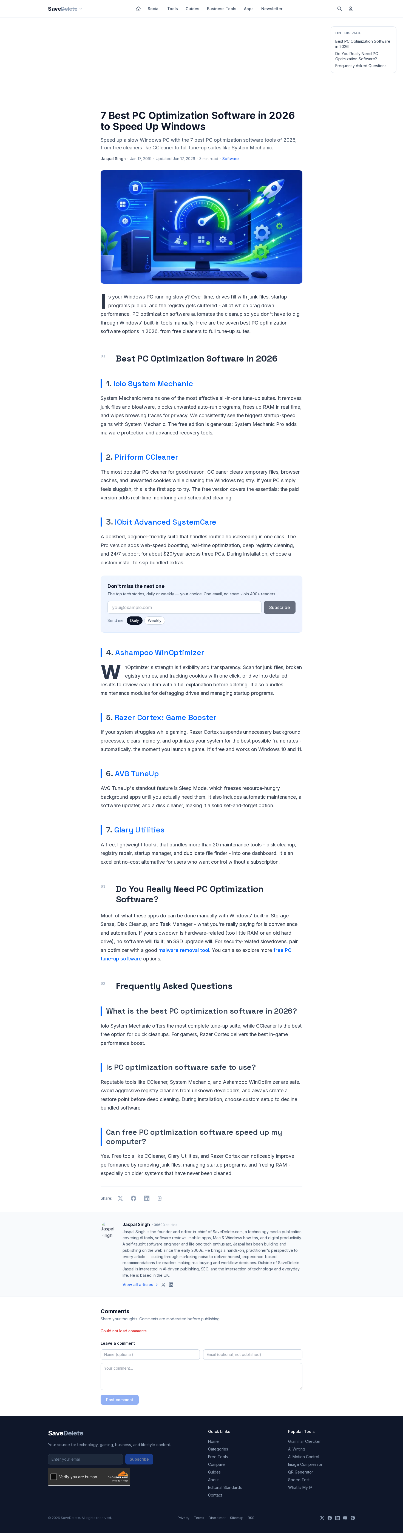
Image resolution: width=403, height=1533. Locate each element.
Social (154, 8)
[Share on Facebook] (133, 1198)
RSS (251, 1518)
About (213, 1479)
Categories (218, 1449)
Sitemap (236, 1518)
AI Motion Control (303, 1456)
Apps (249, 8)
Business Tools (221, 8)
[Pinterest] (353, 1518)
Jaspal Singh (113, 158)
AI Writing (296, 1449)
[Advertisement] (201, 65)
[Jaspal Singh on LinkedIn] (171, 1284)
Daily (134, 620)
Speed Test (299, 1479)
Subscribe (279, 607)
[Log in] (350, 8)
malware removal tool (183, 950)
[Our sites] (81, 9)
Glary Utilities (139, 830)
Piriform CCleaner (146, 457)
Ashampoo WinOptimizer (159, 652)
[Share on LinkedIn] (147, 1198)
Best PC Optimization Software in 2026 (362, 44)
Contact (215, 1495)
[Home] (138, 9)
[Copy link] (160, 1198)
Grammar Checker (304, 1441)
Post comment (119, 1399)
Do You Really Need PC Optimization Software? (356, 56)
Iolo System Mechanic (153, 383)
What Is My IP (300, 1487)
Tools (172, 8)
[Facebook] (330, 1518)
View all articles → (140, 1284)
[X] (322, 1518)
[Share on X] (120, 1198)
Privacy (183, 1518)
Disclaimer (217, 1518)
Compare (216, 1464)
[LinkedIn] (337, 1518)
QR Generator (300, 1472)
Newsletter (271, 8)
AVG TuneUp (137, 773)
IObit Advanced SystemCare (165, 522)
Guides (192, 8)
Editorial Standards (225, 1487)
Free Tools (218, 1456)
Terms (199, 1518)
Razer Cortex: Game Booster (166, 717)
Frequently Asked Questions (361, 65)
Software (230, 158)
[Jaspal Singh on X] (163, 1284)
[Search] (339, 8)
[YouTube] (345, 1518)
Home (213, 1441)
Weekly (154, 620)
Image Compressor (305, 1464)
